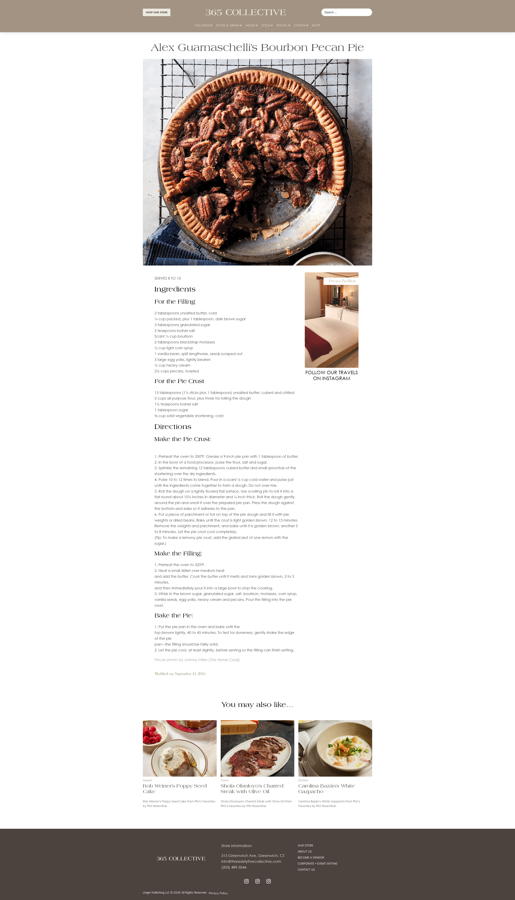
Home (250, 25)
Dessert (147, 780)
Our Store (305, 845)
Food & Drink (227, 25)
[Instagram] (246, 881)
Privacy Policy (218, 893)
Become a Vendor (311, 857)
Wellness (202, 25)
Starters (303, 780)
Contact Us (306, 869)
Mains (225, 780)
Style (266, 25)
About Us (305, 851)
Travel (282, 25)
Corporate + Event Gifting (317, 863)
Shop (316, 25)
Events (299, 25)
